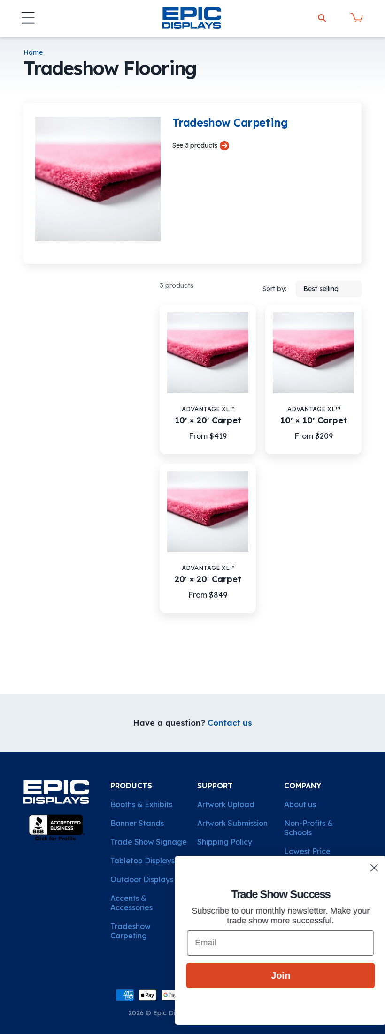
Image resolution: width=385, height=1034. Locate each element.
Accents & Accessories (131, 902)
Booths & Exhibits (141, 804)
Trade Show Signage (148, 842)
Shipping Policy (224, 842)
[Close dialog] (363, 868)
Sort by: (274, 289)
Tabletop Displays (142, 860)
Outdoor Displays (141, 879)
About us (300, 804)
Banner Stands (137, 823)
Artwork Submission (232, 823)
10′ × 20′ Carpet (208, 420)
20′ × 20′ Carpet (208, 579)
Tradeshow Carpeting (130, 931)
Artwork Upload (225, 804)
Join (270, 975)
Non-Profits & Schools (308, 827)
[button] (28, 17)
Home (33, 53)
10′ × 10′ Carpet (313, 420)
